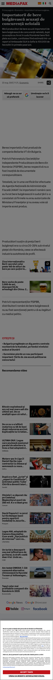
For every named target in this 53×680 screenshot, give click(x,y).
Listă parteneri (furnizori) (9, 667)
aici (42, 645)
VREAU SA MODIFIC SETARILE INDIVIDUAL (27, 676)
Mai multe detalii (24, 636)
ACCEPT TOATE (26, 672)
